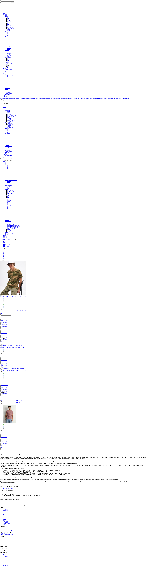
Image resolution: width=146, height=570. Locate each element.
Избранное (5, 565)
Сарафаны (7, 47)
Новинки (4, 235)
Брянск (13, 98)
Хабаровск (116, 98)
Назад (1, 239)
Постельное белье (10, 75)
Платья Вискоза (10, 193)
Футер (8, 37)
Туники (6, 22)
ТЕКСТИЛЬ (5, 73)
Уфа (113, 98)
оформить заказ (14, 488)
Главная (4, 12)
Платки (6, 83)
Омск (76, 98)
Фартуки (9, 80)
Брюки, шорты (8, 67)
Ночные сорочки (8, 36)
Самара (96, 98)
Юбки (6, 15)
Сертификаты (5, 510)
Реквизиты (5, 512)
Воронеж (26, 98)
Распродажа (5, 237)
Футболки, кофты (8, 57)
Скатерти (9, 81)
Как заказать (7, 94)
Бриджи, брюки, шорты (9, 51)
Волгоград (22, 98)
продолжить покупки (4, 488)
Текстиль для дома (8, 74)
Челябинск (127, 98)
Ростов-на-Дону (92, 98)
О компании (7, 88)
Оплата (6, 89)
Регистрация (5, 105)
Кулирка (9, 17)
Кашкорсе (9, 52)
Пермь (82, 98)
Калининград (45, 98)
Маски (6, 86)
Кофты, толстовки (8, 69)
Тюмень (110, 98)
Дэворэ (8, 58)
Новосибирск (72, 98)
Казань (41, 98)
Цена (4, 241)
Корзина (5, 567)
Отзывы (4, 95)
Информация (5, 87)
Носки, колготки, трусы (9, 233)
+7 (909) (10, 530)
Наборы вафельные (11, 79)
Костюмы (7, 26)
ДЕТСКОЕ (5, 68)
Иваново (34, 98)
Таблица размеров (8, 93)
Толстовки (7, 50)
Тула (108, 98)
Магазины (5, 513)
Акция (4, 13)
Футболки (7, 71)
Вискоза (8, 18)
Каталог (4, 239)
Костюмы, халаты (8, 63)
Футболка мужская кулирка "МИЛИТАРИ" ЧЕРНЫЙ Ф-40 (12, 347)
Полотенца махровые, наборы (13, 76)
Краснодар (53, 98)
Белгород (10, 98)
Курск (61, 98)
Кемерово (49, 98)
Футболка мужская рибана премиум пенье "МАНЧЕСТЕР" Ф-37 (13, 296)
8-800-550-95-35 (3, 3)
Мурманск (67, 98)
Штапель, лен (10, 27)
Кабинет (2, 157)
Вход (1, 105)
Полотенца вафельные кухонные (13, 77)
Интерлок (9, 21)
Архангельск (2, 98)
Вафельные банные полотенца (13, 78)
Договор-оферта (3, 533)
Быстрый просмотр (4, 343)
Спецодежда (7, 62)
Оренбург (79, 98)
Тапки (8, 82)
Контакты (5, 96)
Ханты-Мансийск (121, 98)
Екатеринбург (30, 98)
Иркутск (38, 98)
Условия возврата (8, 91)
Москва (64, 98)
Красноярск (58, 98)
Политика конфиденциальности (6, 534)
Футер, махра (9, 34)
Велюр (8, 19)
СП (3, 514)
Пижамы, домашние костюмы (11, 31)
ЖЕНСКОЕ (5, 14)
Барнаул (7, 98)
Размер (4, 242)
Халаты (6, 16)
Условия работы (8, 92)
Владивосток (17, 98)
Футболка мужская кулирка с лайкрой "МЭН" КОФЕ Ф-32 (11, 402)
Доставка (7, 90)
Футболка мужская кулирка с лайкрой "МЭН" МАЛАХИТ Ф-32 (13, 370)
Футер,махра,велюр (11, 28)
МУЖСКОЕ (5, 61)
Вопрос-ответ (5, 524)
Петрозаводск (86, 98)
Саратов (106, 98)
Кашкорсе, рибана (10, 42)
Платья (6, 40)
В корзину (2, 342)
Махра (8, 20)
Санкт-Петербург (101, 98)
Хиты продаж (5, 236)
